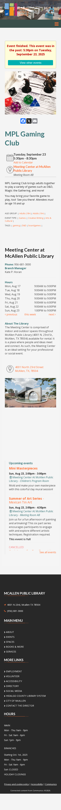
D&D (24, 225)
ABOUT (9, 632)
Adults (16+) (38, 213)
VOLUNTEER (12, 676)
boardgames (34, 225)
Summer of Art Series (26, 500)
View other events (30, 62)
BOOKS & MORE (14, 646)
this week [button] (30, 314)
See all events (48, 552)
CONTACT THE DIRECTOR (19, 705)
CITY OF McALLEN (15, 700)
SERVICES (10, 651)
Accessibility (37, 784)
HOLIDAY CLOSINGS (15, 774)
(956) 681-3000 (14, 610)
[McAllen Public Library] (21, 9)
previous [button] (11, 314)
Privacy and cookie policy (16, 784)
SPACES (9, 641)
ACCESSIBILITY (13, 681)
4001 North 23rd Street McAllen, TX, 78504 (29, 369)
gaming (16, 225)
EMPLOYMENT (13, 671)
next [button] (52, 314)
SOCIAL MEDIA (13, 690)
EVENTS (9, 636)
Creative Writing (35, 217)
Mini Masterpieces (23, 468)
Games (22, 217)
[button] (57, 24)
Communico (51, 784)
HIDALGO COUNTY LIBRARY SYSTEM (25, 695)
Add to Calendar (23, 162)
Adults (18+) (25, 213)
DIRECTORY (12, 686)
